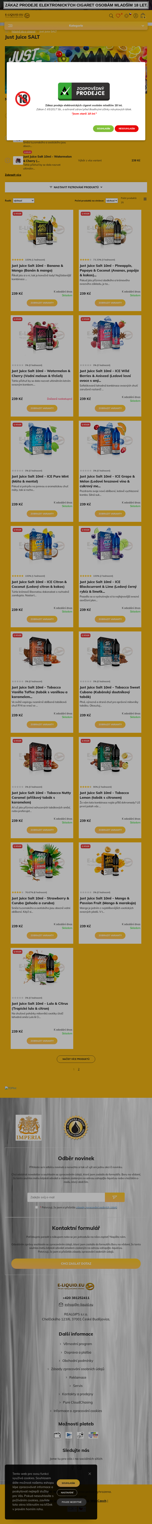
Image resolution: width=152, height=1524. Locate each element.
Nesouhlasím (127, 128)
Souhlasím (103, 128)
